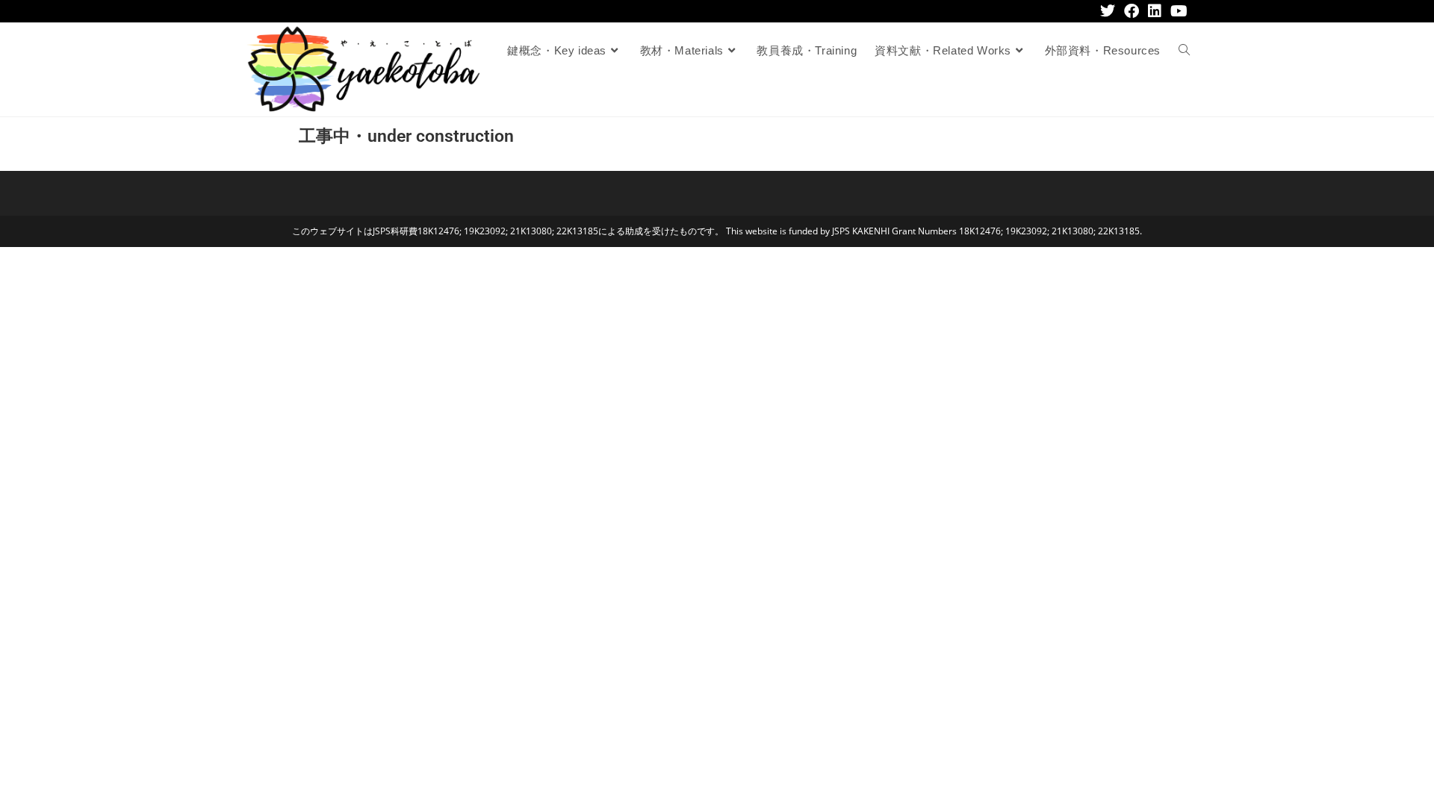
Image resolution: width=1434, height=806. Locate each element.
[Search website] (1184, 50)
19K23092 (485, 231)
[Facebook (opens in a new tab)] (1131, 11)
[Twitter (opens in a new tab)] (1108, 11)
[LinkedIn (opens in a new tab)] (1154, 11)
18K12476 (438, 231)
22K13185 (577, 231)
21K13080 (531, 231)
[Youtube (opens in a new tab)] (1177, 11)
